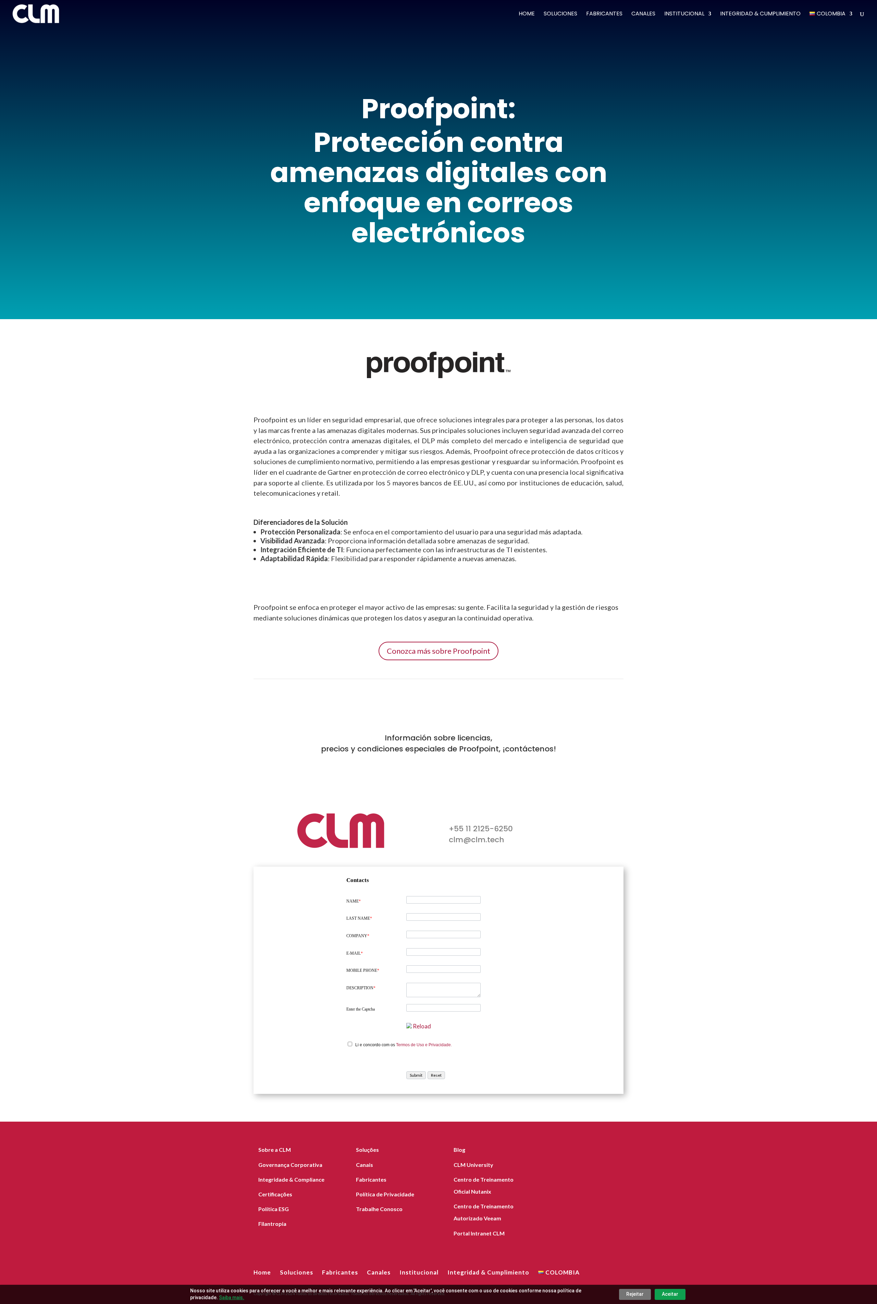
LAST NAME (359, 918)
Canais (364, 1164)
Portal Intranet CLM (479, 1233)
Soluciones (560, 14)
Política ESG (273, 1209)
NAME (353, 901)
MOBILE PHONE (362, 970)
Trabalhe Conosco (379, 1209)
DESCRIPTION (360, 988)
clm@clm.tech (476, 839)
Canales (643, 14)
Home (527, 14)
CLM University (473, 1164)
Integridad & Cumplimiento (760, 14)
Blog (459, 1149)
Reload (422, 1026)
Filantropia (272, 1223)
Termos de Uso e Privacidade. (424, 1044)
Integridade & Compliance (291, 1179)
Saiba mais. (231, 1297)
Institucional (684, 14)
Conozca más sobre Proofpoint (438, 650)
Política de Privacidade (385, 1194)
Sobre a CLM (274, 1149)
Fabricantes (604, 14)
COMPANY (357, 935)
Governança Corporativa (290, 1164)
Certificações (275, 1194)
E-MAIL (354, 953)
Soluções (367, 1149)
